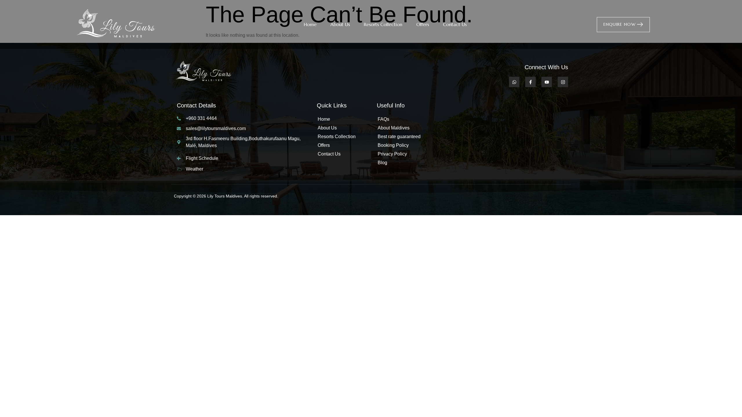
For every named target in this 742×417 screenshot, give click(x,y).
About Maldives (394, 127)
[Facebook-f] (530, 82)
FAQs (383, 119)
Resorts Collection (383, 24)
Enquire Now (619, 24)
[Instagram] (563, 82)
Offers (422, 24)
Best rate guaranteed (399, 136)
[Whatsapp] (514, 82)
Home (310, 24)
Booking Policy (393, 145)
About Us (340, 24)
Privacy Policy (392, 153)
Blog (382, 162)
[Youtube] (546, 82)
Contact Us (455, 24)
